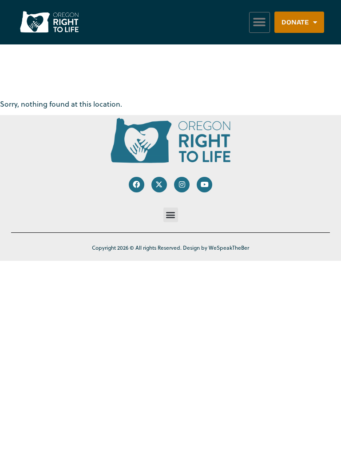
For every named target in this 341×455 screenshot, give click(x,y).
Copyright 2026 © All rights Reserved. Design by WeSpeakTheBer (170, 247)
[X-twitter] (159, 184)
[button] (259, 22)
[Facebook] (136, 184)
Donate (295, 22)
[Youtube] (204, 184)
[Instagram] (182, 184)
